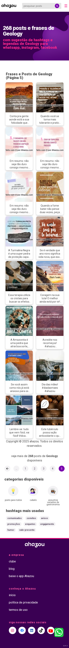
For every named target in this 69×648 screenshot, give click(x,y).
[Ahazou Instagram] (12, 630)
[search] (57, 6)
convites (31, 518)
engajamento (47, 524)
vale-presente (27, 530)
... (16, 468)
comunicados (14, 518)
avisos (44, 518)
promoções (13, 524)
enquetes (30, 524)
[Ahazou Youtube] (50, 630)
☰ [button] (66, 6)
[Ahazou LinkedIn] (31, 630)
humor (10, 530)
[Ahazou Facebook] (22, 630)
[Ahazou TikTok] (41, 630)
